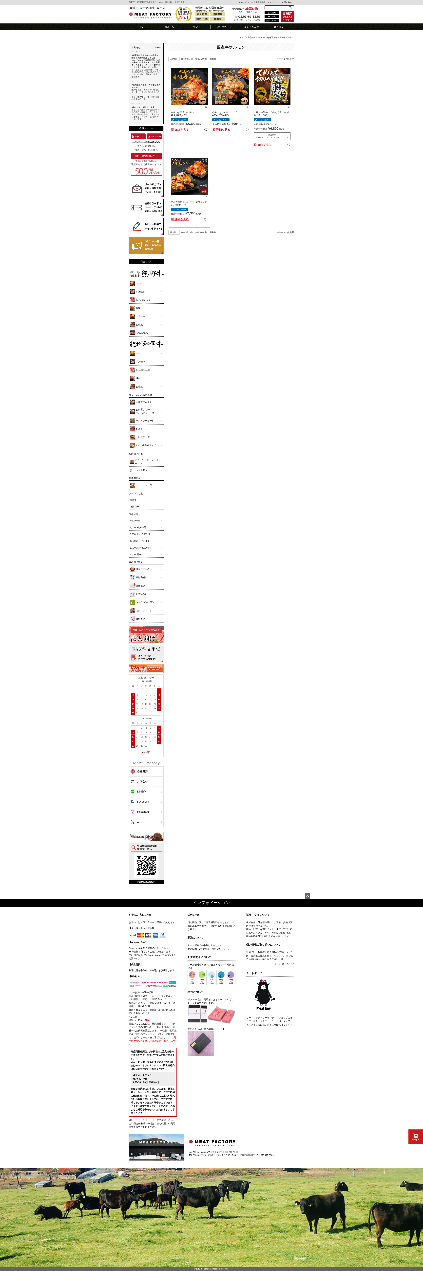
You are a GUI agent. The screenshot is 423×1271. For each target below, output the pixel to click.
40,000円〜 (136, 554)
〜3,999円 (135, 520)
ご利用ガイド (224, 26)
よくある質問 (251, 26)
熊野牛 (133, 499)
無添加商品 (134, 478)
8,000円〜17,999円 (140, 534)
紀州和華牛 (135, 506)
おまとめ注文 (272, 20)
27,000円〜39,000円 (140, 547)
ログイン (245, 2)
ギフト (197, 26)
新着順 (213, 59)
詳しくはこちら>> (284, 963)
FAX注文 (272, 16)
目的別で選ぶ (136, 562)
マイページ (275, 2)
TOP (142, 26)
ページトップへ (307, 896)
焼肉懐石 (135, 90)
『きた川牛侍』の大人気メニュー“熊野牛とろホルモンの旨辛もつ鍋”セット (146, 63)
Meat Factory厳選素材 (267, 37)
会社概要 (279, 26)
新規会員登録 (259, 2)
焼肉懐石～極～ (144, 97)
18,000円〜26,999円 (140, 541)
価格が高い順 (201, 59)
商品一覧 (170, 26)
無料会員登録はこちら (146, 155)
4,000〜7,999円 (138, 527)
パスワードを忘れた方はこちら (146, 142)
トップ (243, 37)
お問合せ (272, 12)
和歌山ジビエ (136, 454)
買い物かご (289, 2)
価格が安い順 (187, 59)
